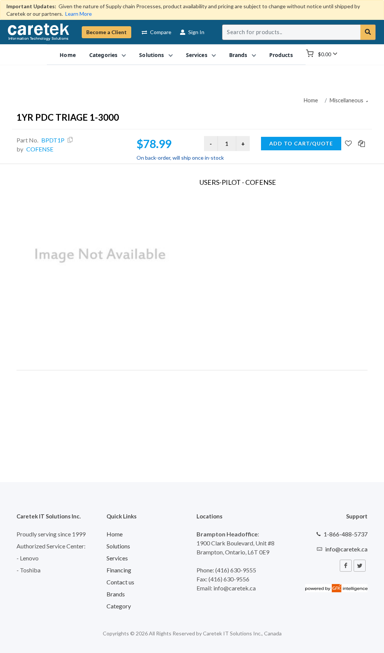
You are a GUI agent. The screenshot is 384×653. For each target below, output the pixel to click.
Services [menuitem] (196, 54)
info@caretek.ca (346, 549)
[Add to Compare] (361, 144)
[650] (100, 256)
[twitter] (360, 566)
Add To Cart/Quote (301, 143)
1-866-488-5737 (346, 534)
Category (118, 606)
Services (117, 558)
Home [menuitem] (68, 54)
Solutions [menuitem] (151, 54)
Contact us (120, 582)
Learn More (78, 13)
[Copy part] (70, 139)
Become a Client (106, 32)
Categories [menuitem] (103, 54)
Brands (115, 594)
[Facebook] (346, 566)
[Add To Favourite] (348, 144)
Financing (118, 570)
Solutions (118, 546)
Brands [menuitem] (238, 54)
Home (311, 100)
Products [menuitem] (281, 54)
